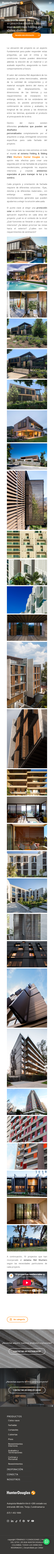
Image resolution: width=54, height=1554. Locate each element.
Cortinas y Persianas (13, 1458)
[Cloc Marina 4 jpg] (27, 600)
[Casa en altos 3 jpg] (27, 277)
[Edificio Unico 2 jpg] (27, 1058)
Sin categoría (12, 19)
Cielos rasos (14, 1420)
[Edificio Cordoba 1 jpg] (27, 628)
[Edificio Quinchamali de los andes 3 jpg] (27, 837)
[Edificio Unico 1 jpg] (27, 998)
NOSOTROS (13, 1479)
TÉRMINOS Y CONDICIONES (27, 1539)
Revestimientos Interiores (15, 1445)
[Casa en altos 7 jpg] (27, 304)
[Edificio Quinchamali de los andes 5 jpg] (27, 810)
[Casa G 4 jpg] (27, 456)
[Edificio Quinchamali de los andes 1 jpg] (27, 782)
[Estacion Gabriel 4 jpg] (27, 1156)
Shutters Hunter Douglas (26, 157)
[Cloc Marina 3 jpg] (27, 572)
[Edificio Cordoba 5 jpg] (27, 738)
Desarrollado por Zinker (33, 1547)
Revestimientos (15, 1464)
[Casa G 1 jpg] (27, 500)
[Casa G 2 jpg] (27, 426)
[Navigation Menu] (50, 3)
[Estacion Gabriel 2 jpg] (27, 1102)
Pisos (10, 1439)
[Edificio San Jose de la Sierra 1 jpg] (27, 864)
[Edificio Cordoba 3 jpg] (27, 675)
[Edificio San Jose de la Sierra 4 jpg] (27, 927)
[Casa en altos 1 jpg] (27, 250)
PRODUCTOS (14, 1416)
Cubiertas (12, 1434)
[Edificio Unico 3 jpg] (27, 954)
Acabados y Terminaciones (15, 1451)
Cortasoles (13, 1430)
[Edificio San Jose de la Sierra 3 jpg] (27, 895)
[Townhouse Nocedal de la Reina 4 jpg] (27, 1184)
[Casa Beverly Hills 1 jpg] (27, 333)
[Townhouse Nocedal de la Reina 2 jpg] (27, 1211)
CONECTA (12, 1474)
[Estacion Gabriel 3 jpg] (27, 1129)
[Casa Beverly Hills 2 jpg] (27, 364)
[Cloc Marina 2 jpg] (27, 544)
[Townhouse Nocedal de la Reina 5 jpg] (27, 1238)
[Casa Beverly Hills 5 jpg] (27, 394)
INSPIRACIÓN (15, 1469)
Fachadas (12, 1425)
